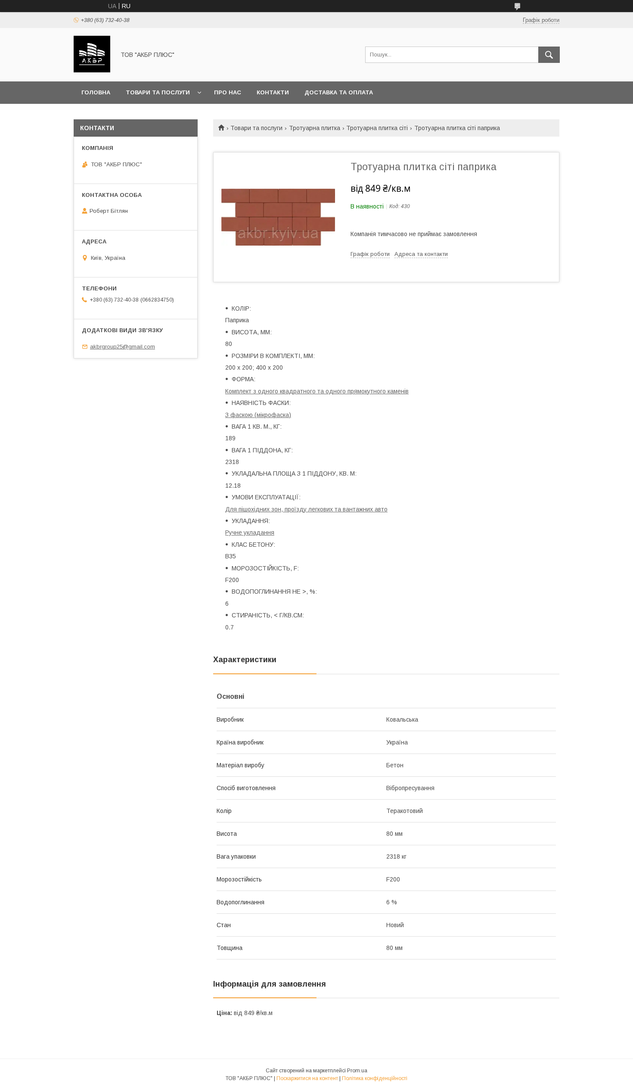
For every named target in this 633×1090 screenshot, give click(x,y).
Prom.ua (357, 1071)
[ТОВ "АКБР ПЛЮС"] (92, 70)
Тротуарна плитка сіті (377, 128)
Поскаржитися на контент (307, 1078)
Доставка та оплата (338, 92)
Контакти (273, 92)
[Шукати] (549, 55)
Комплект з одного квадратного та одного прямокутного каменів (317, 391)
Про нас (227, 92)
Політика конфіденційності (374, 1078)
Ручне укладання (249, 532)
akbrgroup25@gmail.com (122, 346)
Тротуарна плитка (314, 128)
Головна (95, 92)
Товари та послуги (158, 92)
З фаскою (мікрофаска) (258, 414)
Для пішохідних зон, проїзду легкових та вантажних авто (306, 509)
